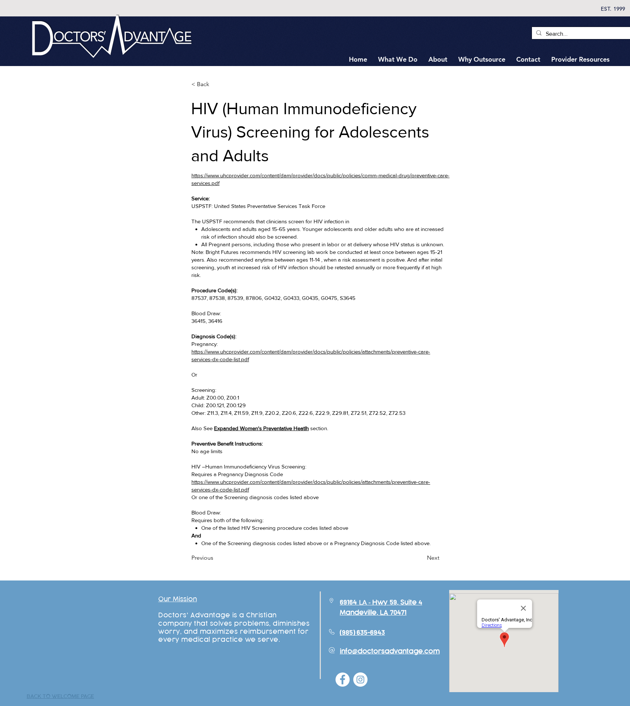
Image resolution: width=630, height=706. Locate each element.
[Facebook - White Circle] (342, 679)
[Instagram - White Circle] (360, 679)
